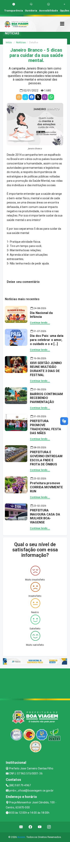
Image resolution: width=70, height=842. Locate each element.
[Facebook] (32, 97)
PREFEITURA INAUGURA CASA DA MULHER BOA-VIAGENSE (45, 516)
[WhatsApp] (51, 97)
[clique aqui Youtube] (39, 827)
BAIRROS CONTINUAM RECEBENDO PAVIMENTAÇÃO (46, 398)
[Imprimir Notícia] (19, 97)
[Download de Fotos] (25, 97)
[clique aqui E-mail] (21, 827)
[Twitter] (38, 97)
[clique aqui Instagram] (49, 827)
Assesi (21, 837)
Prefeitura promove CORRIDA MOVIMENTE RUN (46, 487)
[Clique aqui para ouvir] (45, 97)
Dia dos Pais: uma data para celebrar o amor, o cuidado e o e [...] (46, 340)
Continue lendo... (40, 322)
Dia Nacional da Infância (41, 315)
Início (9, 42)
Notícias (21, 42)
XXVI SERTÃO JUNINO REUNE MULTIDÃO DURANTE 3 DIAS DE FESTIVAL (46, 369)
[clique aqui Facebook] (30, 827)
